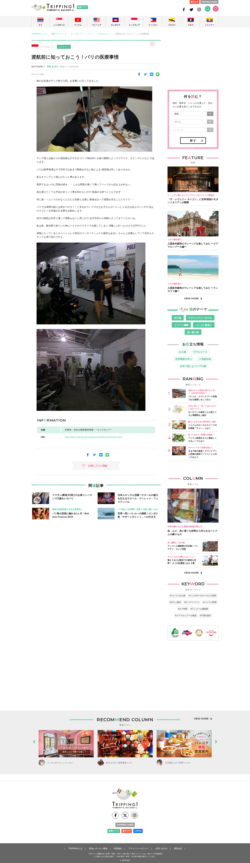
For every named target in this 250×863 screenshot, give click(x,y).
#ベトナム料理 (209, 602)
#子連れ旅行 (205, 615)
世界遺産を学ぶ (183, 359)
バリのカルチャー (103, 34)
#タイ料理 (182, 609)
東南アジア (82, 7)
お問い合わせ (161, 848)
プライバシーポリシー (138, 848)
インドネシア (76, 34)
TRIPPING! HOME (209, 2)
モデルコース (200, 351)
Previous (34, 741)
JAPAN (138, 831)
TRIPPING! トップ (39, 34)
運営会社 (178, 848)
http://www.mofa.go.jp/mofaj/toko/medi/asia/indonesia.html (93, 437)
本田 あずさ (53, 66)
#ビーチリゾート (192, 602)
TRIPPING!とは (75, 848)
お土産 (182, 351)
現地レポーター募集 (98, 848)
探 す (193, 140)
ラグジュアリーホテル (200, 318)
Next (216, 741)
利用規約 (118, 848)
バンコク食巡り (203, 325)
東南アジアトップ (58, 34)
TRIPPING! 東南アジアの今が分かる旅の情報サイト (52, 7)
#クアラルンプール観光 (186, 615)
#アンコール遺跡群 (199, 609)
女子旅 (177, 318)
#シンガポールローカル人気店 (202, 595)
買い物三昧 (193, 332)
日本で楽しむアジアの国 (193, 366)
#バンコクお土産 (177, 595)
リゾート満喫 (181, 325)
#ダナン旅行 (175, 602)
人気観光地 (205, 359)
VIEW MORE (191, 298)
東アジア (194, 2)
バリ (89, 34)
